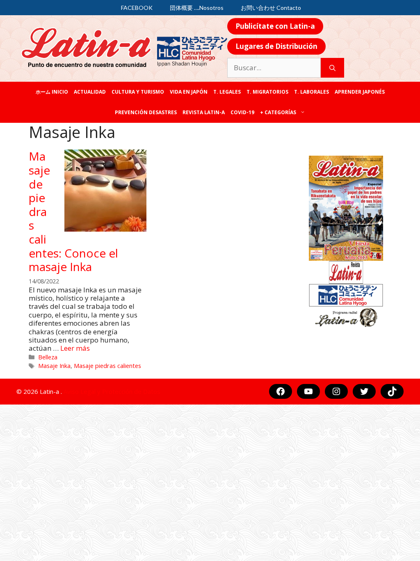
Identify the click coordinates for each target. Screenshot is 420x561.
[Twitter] (364, 391)
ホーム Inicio (52, 91)
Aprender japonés (360, 91)
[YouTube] (308, 391)
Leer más (75, 348)
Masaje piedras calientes (107, 366)
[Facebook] (280, 391)
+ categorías (278, 112)
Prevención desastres (146, 112)
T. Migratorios (267, 91)
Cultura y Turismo (138, 91)
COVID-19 (242, 112)
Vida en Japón (189, 91)
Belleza (47, 357)
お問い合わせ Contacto (271, 7)
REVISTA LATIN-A (204, 112)
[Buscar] (332, 68)
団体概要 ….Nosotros (197, 7)
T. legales (227, 91)
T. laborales (311, 91)
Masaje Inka (54, 366)
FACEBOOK (137, 7)
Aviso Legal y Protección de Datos (112, 391)
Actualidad (90, 91)
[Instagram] (336, 391)
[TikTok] (392, 391)
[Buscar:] (274, 68)
